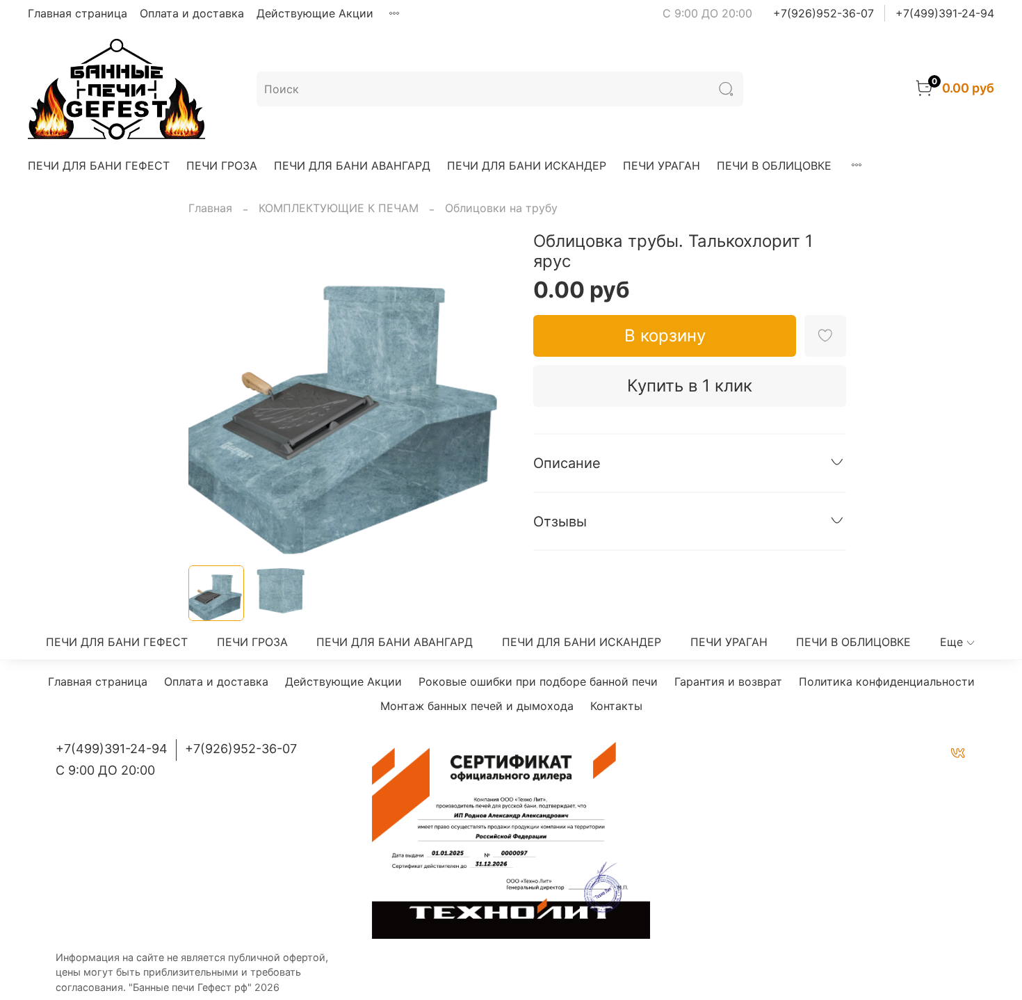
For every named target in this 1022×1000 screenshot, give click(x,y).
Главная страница (77, 13)
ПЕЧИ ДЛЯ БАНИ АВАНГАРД (352, 165)
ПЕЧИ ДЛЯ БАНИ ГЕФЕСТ (99, 165)
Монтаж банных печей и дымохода (477, 706)
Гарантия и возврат (728, 681)
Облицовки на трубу (501, 208)
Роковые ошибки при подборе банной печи (538, 681)
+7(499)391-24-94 (944, 13)
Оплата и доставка (192, 13)
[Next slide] (488, 393)
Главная (210, 208)
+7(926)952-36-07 (823, 13)
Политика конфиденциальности (887, 681)
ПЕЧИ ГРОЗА (221, 165)
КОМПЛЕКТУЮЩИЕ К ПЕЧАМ (339, 208)
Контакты (616, 706)
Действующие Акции (315, 13)
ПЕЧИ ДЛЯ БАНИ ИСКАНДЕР (526, 165)
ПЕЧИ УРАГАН (661, 165)
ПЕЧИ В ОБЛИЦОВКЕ (774, 165)
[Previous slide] (210, 393)
